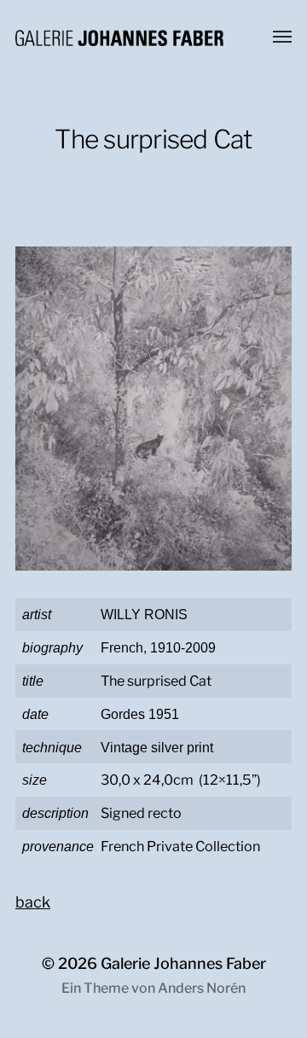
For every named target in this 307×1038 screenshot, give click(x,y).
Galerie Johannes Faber (183, 963)
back (32, 902)
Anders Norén (202, 988)
